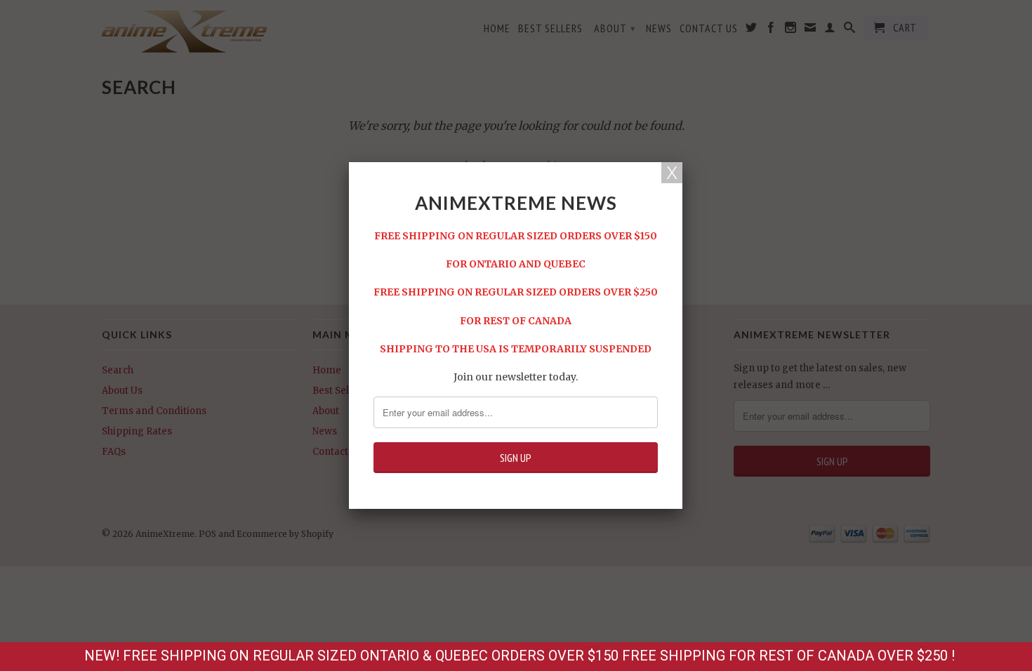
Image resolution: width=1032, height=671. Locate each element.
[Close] (671, 172)
